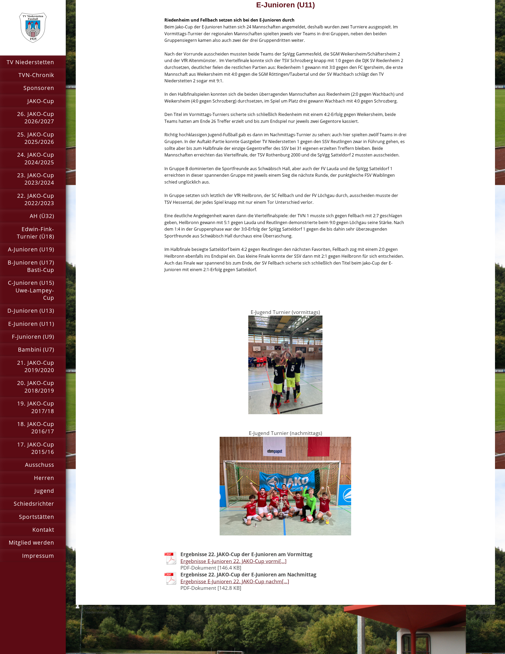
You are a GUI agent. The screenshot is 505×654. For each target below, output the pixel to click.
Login (490, 607)
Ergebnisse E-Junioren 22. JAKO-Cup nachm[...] (234, 581)
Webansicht (485, 612)
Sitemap (113, 607)
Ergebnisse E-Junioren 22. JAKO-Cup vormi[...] (233, 561)
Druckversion (92, 607)
